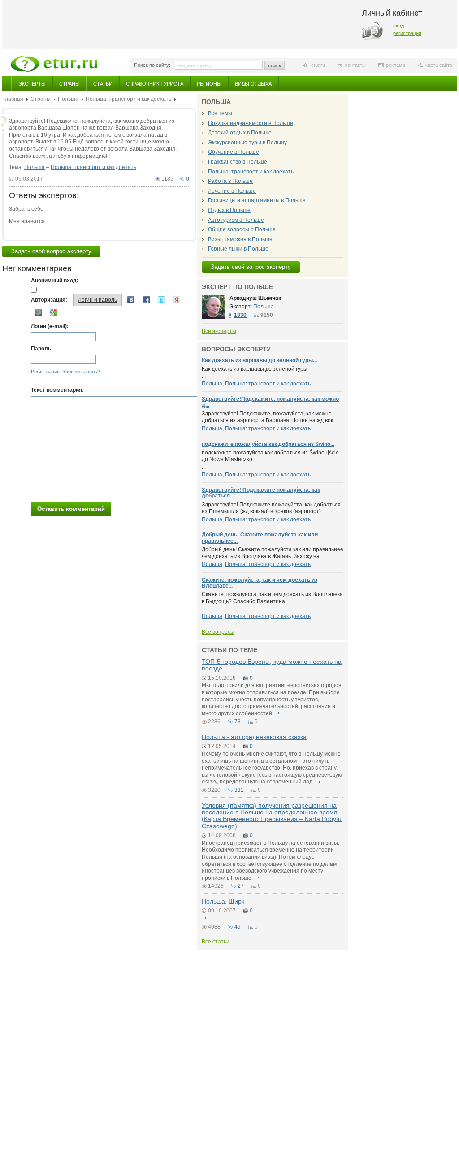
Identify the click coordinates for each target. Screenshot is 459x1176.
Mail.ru (38, 312)
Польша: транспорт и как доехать (128, 99)
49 (237, 927)
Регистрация (45, 371)
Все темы (220, 113)
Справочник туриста (154, 83)
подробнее (277, 713)
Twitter (161, 300)
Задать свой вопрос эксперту (51, 251)
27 (241, 886)
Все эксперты (219, 331)
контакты (355, 65)
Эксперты (32, 83)
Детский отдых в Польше (240, 133)
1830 (240, 315)
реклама (395, 65)
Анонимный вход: (54, 280)
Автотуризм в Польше (236, 220)
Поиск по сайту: (152, 65)
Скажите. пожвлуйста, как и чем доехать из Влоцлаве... (259, 583)
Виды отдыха (253, 83)
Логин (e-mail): (50, 326)
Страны (69, 83)
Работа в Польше (230, 181)
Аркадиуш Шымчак (255, 298)
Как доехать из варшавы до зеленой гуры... (259, 360)
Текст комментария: (57, 390)
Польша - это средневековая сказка (254, 736)
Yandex (176, 300)
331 (239, 790)
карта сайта (438, 65)
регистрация (407, 33)
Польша (68, 99)
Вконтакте (131, 300)
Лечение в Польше (232, 191)
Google (54, 312)
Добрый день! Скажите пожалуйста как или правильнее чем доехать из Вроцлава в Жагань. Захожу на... (272, 553)
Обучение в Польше (233, 152)
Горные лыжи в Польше (238, 249)
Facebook (146, 300)
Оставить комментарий (71, 509)
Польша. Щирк (223, 901)
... (254, 373)
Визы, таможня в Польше (240, 239)
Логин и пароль (97, 300)
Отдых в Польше (229, 210)
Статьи (103, 83)
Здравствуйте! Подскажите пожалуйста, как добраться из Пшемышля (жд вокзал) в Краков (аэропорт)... (271, 508)
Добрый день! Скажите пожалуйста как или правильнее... (260, 538)
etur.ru (318, 65)
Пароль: (42, 349)
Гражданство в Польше (237, 162)
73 (237, 721)
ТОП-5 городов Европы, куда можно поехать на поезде (272, 665)
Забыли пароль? (81, 371)
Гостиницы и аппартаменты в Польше (257, 200)
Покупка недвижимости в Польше (250, 123)
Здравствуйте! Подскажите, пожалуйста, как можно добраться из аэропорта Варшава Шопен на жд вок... (269, 417)
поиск (274, 65)
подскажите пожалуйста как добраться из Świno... (268, 444)
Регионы (209, 83)
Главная (12, 99)
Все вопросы (218, 632)
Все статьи (216, 941)
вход (398, 25)
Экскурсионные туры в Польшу (247, 142)
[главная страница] (54, 64)
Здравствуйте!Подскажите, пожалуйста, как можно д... (270, 402)
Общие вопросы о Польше (242, 229)
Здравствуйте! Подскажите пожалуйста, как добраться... (261, 493)
